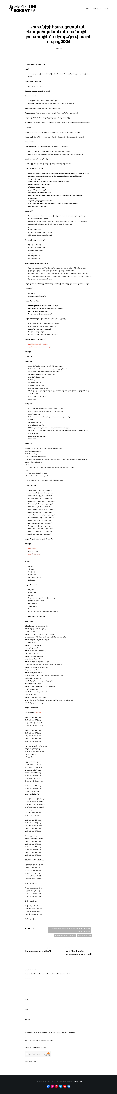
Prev (49, 948)
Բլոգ (87, 9)
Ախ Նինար (32, 548)
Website (27, 1020)
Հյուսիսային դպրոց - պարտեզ (65, 935)
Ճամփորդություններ (84, 935)
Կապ (106, 9)
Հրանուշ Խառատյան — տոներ (39, 347)
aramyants (78, 1081)
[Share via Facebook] (25, 928)
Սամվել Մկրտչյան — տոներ (38, 344)
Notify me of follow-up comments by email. (39, 1040)
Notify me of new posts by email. (35, 1048)
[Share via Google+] (33, 928)
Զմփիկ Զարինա (34, 554)
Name (27, 999)
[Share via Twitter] (29, 928)
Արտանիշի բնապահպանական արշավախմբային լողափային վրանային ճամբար (71, 930)
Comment (28, 979)
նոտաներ (37, 712)
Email (27, 1010)
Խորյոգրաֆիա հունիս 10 (38, 951)
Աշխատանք (97, 9)
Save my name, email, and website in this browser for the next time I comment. (50, 1033)
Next (67, 948)
